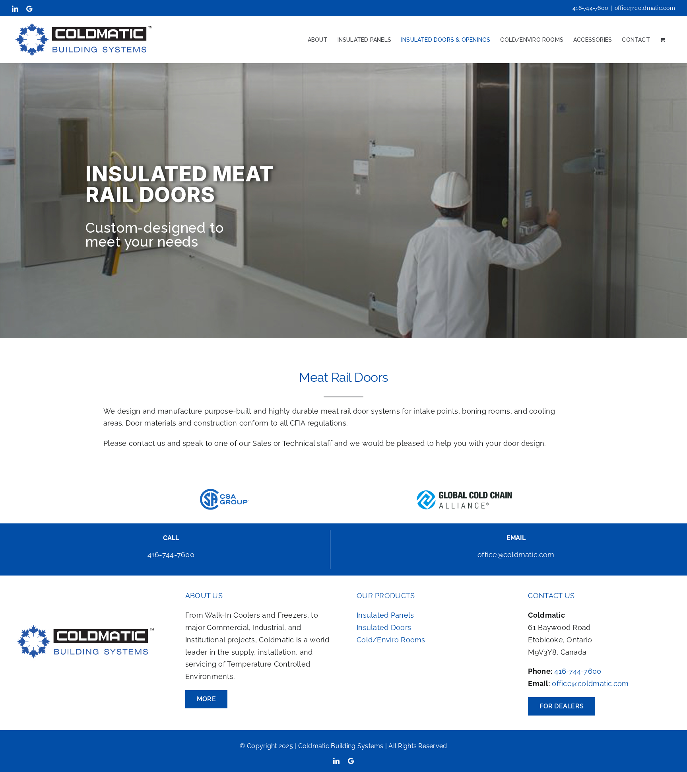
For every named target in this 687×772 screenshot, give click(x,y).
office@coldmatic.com (645, 8)
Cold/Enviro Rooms (391, 640)
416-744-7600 (577, 671)
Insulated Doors (384, 627)
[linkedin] (336, 761)
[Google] (351, 761)
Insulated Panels (385, 615)
